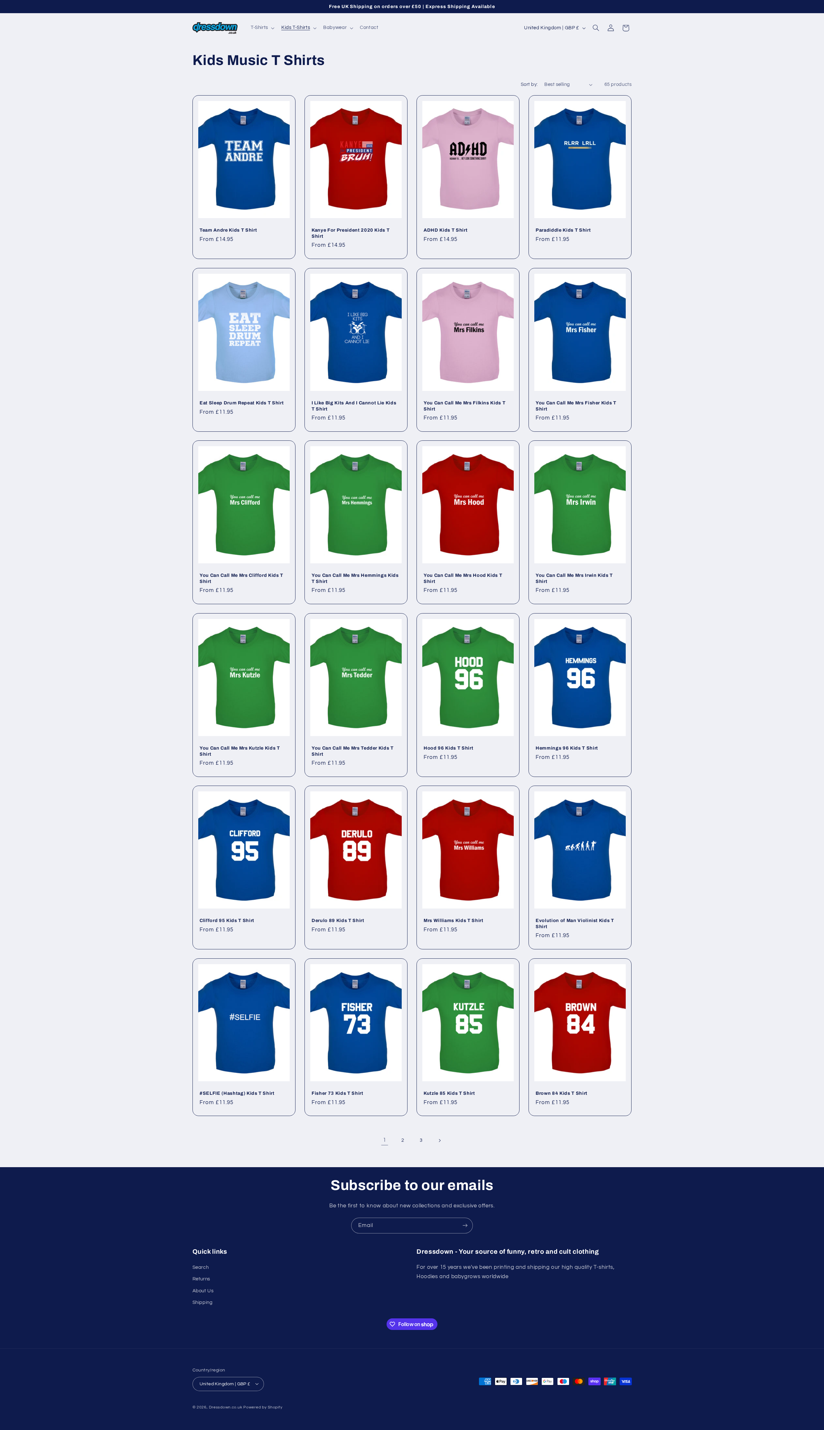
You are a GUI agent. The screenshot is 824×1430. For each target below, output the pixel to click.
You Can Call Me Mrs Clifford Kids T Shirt (241, 578)
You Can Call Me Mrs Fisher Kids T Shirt (576, 405)
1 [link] (384, 1140)
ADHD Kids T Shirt (445, 230)
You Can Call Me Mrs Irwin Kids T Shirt (574, 578)
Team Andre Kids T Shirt (228, 230)
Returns (201, 1279)
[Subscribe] (465, 1225)
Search (200, 1267)
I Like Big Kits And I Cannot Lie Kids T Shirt (354, 405)
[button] (262, 28)
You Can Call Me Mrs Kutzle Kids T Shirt (240, 750)
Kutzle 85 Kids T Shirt (449, 1093)
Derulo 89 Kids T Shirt (338, 920)
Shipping (202, 1302)
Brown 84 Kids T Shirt (561, 1093)
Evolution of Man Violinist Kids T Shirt (575, 923)
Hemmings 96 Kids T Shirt (567, 748)
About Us (203, 1290)
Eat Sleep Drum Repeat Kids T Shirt (242, 402)
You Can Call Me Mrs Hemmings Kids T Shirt (355, 578)
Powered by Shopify (262, 1407)
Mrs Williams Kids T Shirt (453, 920)
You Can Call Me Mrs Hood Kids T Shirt (463, 578)
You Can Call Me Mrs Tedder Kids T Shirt (353, 750)
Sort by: (529, 84)
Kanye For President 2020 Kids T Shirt (350, 232)
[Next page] (439, 1140)
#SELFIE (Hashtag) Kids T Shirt (237, 1093)
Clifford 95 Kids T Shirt (227, 920)
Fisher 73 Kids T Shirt (337, 1093)
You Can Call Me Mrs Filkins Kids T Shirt (464, 405)
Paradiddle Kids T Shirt (563, 230)
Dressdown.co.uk (225, 1407)
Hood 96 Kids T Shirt (448, 748)
